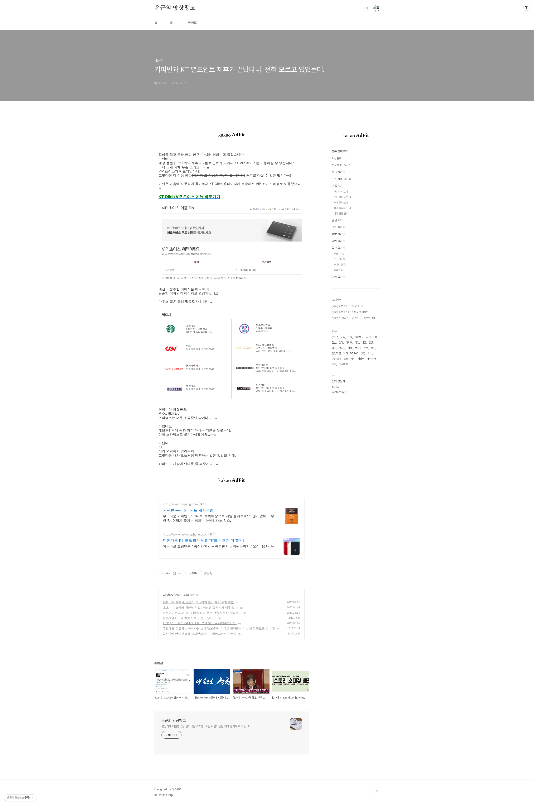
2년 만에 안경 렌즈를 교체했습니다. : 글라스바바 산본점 (199, 633)
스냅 (346, 358)
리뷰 (357, 342)
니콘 (363, 342)
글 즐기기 (337, 220)
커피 (343, 337)
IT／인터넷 (339, 259)
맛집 (363, 353)
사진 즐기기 (338, 172)
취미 (375, 337)
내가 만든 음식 (341, 213)
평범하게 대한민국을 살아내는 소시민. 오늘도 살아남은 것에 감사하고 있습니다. (206, 726)
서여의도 (359, 337)
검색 (367, 8)
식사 (353, 358)
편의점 (342, 347)
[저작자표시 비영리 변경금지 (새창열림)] (207, 573)
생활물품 (338, 270)
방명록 (192, 23)
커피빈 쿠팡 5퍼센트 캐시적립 (188, 510)
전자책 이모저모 (341, 165)
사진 (368, 337)
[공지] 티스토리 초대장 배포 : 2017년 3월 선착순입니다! (200, 623)
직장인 (361, 358)
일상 (370, 342)
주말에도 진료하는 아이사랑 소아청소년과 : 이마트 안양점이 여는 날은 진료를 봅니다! (219, 628)
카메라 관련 (340, 264)
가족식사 (371, 358)
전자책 (358, 347)
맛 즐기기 (337, 185)
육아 (373, 347)
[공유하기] (174, 573)
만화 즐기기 (338, 227)
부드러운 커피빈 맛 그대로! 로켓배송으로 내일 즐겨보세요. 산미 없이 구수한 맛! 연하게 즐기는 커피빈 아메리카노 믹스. (218, 518)
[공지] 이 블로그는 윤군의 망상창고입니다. (354, 318)
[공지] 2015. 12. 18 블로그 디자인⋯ (351, 312)
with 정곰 (339, 253)
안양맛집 (336, 353)
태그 (173, 23)
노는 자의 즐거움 (341, 179)
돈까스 (335, 337)
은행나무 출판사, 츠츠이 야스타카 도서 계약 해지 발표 (198, 602)
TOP (376, 791)
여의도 (348, 342)
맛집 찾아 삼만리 (342, 197)
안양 (334, 364)
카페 (350, 347)
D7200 (354, 353)
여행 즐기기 (338, 276)
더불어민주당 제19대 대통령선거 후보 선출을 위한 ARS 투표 (202, 612)
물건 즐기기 (338, 247)
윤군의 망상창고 (174, 8)
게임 (350, 337)
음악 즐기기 (338, 234)
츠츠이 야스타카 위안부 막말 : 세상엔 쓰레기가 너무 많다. (200, 607)
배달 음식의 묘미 (342, 208)
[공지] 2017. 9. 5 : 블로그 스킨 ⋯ (349, 306)
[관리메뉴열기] (527, 7)
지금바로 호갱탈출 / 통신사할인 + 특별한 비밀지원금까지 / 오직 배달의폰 (218, 546)
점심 (334, 342)
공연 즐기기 (338, 241)
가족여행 (343, 364)
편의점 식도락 (341, 191)
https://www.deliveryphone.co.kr (185, 534)
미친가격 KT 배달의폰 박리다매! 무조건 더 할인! (203, 540)
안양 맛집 (336, 358)
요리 (345, 353)
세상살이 (168, 594)
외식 (370, 353)
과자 (334, 347)
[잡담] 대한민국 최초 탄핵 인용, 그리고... (189, 618)
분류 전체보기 (340, 151)
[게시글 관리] (179, 573)
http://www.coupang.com (180, 504)
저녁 (366, 347)
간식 (341, 342)
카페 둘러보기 (341, 202)
